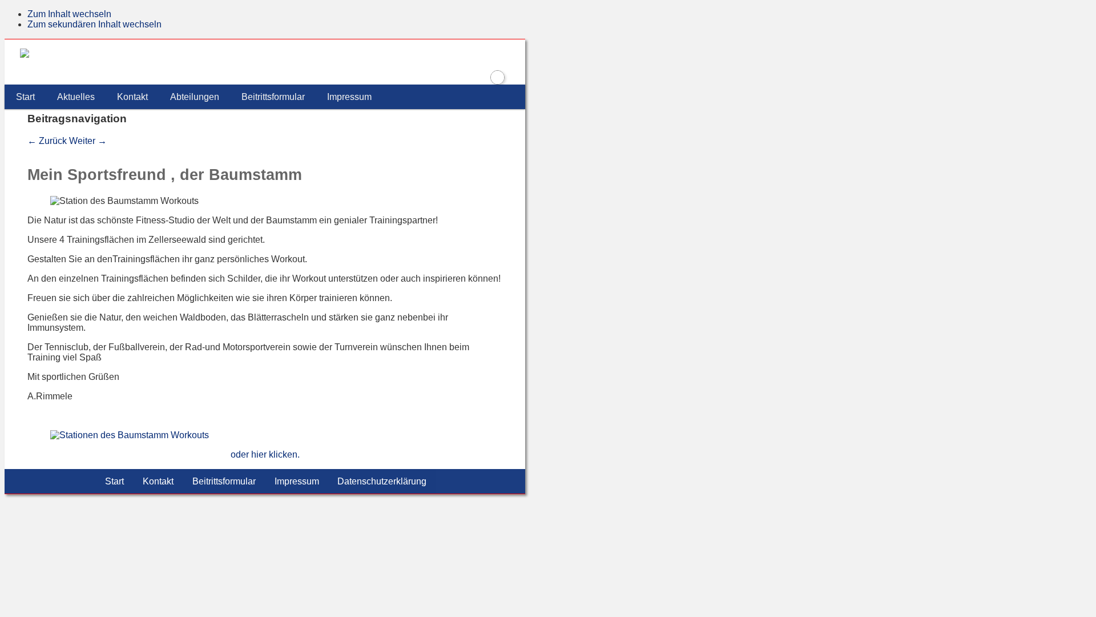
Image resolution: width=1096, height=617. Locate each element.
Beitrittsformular (273, 97)
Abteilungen (194, 97)
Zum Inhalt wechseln (69, 14)
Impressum (349, 97)
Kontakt (132, 97)
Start (25, 97)
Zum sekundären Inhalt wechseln (94, 24)
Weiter (88, 141)
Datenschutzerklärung (381, 481)
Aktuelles (76, 97)
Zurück (47, 141)
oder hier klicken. (265, 454)
